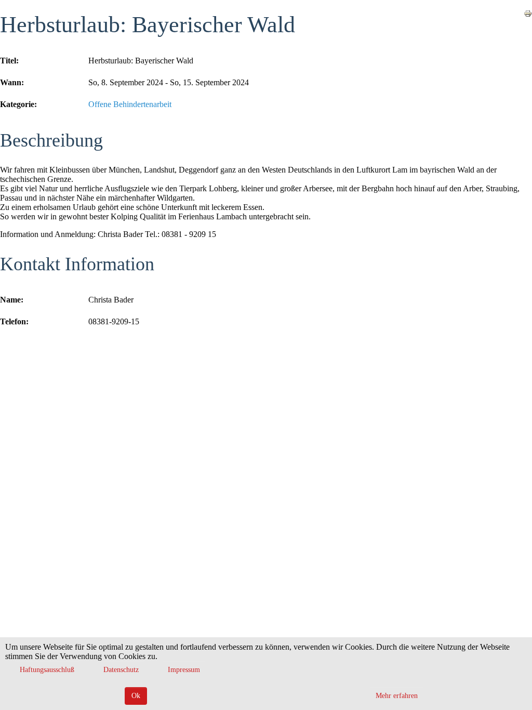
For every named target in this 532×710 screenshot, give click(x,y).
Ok (135, 696)
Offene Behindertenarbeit (129, 104)
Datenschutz (121, 670)
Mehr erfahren (397, 696)
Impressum (184, 670)
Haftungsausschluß (47, 670)
